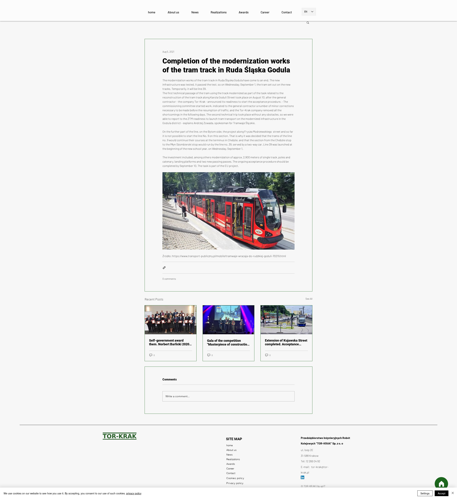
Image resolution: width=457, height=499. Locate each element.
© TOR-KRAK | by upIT (313, 486)
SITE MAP (234, 439)
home (229, 445)
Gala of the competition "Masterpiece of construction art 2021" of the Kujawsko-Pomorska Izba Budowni (228, 342)
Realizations (233, 459)
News (229, 454)
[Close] (453, 493)
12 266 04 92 (313, 461)
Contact (230, 473)
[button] (308, 22)
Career (230, 468)
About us (231, 450)
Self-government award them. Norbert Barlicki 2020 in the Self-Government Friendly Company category (169, 342)
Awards (230, 463)
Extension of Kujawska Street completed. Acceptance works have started (286, 342)
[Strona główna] (441, 483)
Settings (425, 493)
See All (308, 298)
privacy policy (133, 493)
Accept (441, 493)
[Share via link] (164, 267)
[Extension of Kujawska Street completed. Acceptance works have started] (286, 319)
